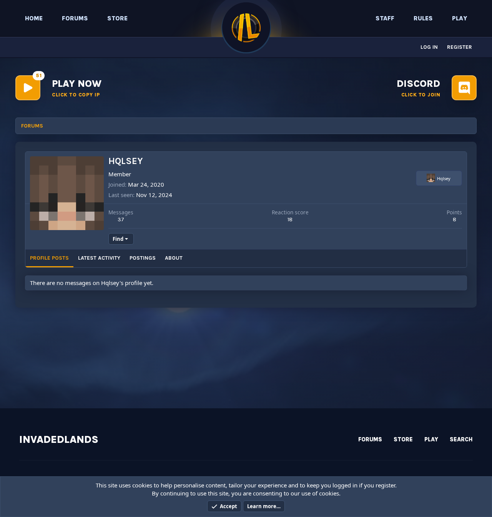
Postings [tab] (143, 258)
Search (461, 439)
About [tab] (174, 258)
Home (34, 18)
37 (121, 219)
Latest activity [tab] (99, 258)
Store (117, 18)
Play (459, 18)
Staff (385, 18)
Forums (75, 18)
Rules (423, 18)
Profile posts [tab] (49, 258)
